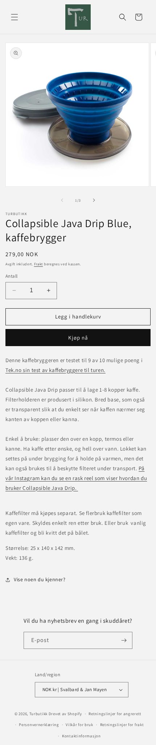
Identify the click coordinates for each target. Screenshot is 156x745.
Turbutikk (38, 713)
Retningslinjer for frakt (122, 724)
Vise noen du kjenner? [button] (40, 579)
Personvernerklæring (39, 724)
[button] (14, 17)
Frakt (38, 264)
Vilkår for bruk (79, 724)
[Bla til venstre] (62, 200)
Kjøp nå (78, 337)
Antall (11, 276)
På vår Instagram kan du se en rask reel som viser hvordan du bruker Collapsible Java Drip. (76, 478)
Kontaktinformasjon (81, 735)
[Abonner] (124, 640)
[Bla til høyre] (94, 200)
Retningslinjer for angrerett (115, 713)
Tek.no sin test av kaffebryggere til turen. (55, 369)
